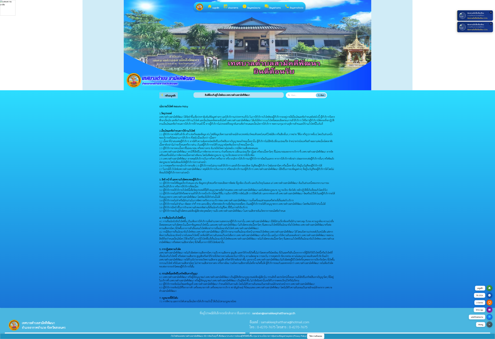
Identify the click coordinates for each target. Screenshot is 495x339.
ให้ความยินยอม (315, 336)
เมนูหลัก (213, 6)
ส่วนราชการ (230, 6)
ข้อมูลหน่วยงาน (251, 6)
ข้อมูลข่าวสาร (272, 6)
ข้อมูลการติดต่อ (294, 6)
